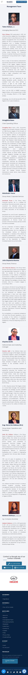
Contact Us (6, 628)
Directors (5, 617)
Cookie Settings (7, 637)
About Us (5, 615)
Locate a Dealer (9, 661)
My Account (6, 647)
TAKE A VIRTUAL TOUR (21, 1)
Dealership (5, 624)
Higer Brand (6, 599)
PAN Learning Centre (8, 622)
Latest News (6, 626)
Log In (4, 645)
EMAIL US (8, 567)
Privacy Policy (6, 635)
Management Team (8, 619)
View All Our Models (8, 607)
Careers (5, 630)
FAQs (4, 632)
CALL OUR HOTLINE (15, 563)
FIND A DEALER (20, 567)
